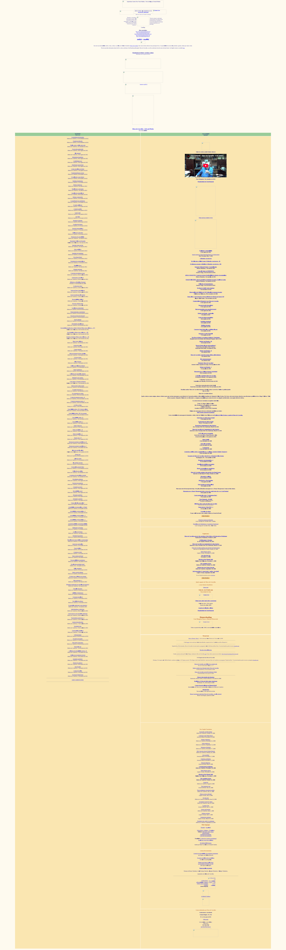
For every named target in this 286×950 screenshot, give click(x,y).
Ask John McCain (205, 555)
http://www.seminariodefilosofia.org (143, 31)
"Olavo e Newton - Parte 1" (193, 638)
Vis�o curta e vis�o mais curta (77, 145)
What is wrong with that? (206, 794)
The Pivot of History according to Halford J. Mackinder (206, 337)
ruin (208, 798)
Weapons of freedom (206, 747)
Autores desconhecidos (77, 622)
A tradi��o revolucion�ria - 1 (77, 519)
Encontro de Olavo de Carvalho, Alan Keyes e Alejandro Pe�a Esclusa (206, 456)
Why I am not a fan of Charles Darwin (206, 751)
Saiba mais (205, 919)
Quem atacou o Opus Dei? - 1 (205, 507)
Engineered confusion (206, 817)
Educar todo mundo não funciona (205, 677)
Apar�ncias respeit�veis (78, 193)
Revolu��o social (77, 491)
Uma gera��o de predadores (77, 560)
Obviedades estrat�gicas (78, 323)
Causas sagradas (78, 349)
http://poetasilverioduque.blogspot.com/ (230, 654)
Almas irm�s (205, 439)
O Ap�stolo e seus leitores (77, 177)
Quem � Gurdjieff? (206, 443)
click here (213, 575)
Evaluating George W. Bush (205, 801)
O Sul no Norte (77, 357)
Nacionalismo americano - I (77, 618)
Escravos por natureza (78, 483)
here (184, 48)
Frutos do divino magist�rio (205, 317)
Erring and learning (205, 809)
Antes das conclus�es (77, 544)
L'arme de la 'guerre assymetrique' (209, 838)
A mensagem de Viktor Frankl (205, 421)
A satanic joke (205, 805)
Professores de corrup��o (77, 237)
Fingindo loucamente (78, 535)
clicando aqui (236, 646)
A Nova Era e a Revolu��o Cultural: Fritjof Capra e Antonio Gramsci (202, 883)
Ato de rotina (78, 666)
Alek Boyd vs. (206, 480)
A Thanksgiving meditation (206, 766)
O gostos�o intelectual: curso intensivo (77, 605)
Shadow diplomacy (205, 739)
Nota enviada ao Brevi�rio (206, 484)
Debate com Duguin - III (206, 341)
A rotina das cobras (77, 286)
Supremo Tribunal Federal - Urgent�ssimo (206, 267)
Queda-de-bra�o (78, 345)
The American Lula (205, 786)
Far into (205, 798)
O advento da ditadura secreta (78, 273)
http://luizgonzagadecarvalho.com (143, 35)
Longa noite (78, 212)
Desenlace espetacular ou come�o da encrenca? (77, 584)
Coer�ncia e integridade (78, 308)
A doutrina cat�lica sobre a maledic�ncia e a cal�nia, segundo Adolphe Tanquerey (205, 451)
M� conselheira (78, 568)
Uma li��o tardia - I (77, 421)
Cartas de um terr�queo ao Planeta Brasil (206, 685)
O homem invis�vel (78, 597)
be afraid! (216, 571)
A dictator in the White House (206, 735)
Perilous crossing (206, 813)
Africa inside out (206, 743)
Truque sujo (78, 454)
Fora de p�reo (77, 548)
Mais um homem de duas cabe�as (77, 353)
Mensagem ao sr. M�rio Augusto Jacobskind (205, 371)
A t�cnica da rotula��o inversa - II (78, 651)
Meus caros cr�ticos (78, 341)
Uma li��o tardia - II (77, 417)
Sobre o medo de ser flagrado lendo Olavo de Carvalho (206, 668)
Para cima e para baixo (77, 642)
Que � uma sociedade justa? (78, 564)
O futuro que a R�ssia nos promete (77, 576)
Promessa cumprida (77, 220)
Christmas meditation (206, 759)
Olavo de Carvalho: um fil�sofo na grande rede (205, 664)
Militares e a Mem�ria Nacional (77, 282)
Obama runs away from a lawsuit (205, 567)
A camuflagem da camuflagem (78, 201)
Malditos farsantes (205, 325)
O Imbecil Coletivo (205, 896)
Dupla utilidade (77, 319)
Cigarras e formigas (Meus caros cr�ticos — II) (77, 337)
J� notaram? (78, 153)
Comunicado (206, 447)
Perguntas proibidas (77, 495)
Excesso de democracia (77, 674)
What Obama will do (206, 551)
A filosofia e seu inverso (206, 258)
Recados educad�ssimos (206, 650)
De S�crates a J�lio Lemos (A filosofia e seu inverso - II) (205, 261)
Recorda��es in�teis (77, 299)
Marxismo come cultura (208, 831)
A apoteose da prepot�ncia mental (77, 475)
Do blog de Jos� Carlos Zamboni (205, 288)
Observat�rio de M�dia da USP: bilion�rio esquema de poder (205, 292)
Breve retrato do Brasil (77, 556)
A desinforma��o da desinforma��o (77, 523)
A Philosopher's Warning (205, 540)
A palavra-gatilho (78, 209)
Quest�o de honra (77, 588)
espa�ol (146, 39)
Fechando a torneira (77, 499)
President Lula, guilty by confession (205, 821)
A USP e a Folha (78, 405)
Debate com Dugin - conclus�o (206, 313)
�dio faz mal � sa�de (77, 450)
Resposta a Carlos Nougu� (206, 333)
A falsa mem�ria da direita (77, 169)
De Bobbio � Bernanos (205, 843)
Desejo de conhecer (77, 663)
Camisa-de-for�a (78, 670)
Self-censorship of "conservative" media (203, 571)
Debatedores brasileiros (77, 157)
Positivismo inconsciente (77, 165)
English (203, 827)
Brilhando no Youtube (78, 527)
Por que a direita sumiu (77, 303)
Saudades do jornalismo (77, 253)
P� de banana (77, 361)
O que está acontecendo (77, 149)
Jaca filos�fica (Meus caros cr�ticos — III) (77, 332)
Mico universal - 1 (77, 580)
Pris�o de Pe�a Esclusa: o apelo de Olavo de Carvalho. (228, 415)
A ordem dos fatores (77, 224)
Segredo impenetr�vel (77, 228)
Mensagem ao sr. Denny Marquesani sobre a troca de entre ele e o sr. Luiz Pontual (205, 491)
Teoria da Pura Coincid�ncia (78, 290)
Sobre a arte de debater (77, 572)
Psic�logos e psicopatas (77, 189)
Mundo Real (206, 689)
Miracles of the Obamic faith (206, 559)
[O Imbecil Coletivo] (206, 895)
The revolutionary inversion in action (205, 790)
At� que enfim (77, 458)
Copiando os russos (77, 487)
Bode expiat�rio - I (77, 434)
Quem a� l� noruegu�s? (77, 503)
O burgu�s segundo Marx (77, 467)
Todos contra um (78, 425)
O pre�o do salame (206, 511)
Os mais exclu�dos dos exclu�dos (205, 858)
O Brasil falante (77, 635)
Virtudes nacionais (77, 269)
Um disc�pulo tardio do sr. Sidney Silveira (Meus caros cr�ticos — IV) (77, 328)
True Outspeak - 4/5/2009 (205, 499)
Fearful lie (205, 782)
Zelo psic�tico (77, 249)
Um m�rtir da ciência (77, 601)
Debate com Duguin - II (206, 350)
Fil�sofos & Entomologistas (206, 284)
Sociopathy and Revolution (205, 731)
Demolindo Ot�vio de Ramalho (77, 241)
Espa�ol (208, 827)
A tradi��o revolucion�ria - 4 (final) (77, 507)
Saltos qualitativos (77, 369)
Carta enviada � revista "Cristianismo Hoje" (205, 495)
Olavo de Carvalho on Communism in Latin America (205, 429)
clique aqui (205, 587)
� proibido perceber (78, 462)
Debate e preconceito (78, 197)
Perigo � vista (77, 646)
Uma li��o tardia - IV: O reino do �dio (78, 409)
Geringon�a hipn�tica (77, 630)
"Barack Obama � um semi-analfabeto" (205, 345)
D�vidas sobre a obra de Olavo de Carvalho (205, 503)
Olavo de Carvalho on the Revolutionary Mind (206, 672)
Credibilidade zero (77, 161)
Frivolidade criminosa (78, 479)
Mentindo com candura (77, 377)
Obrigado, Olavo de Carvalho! (205, 363)
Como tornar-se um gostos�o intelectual (77, 613)
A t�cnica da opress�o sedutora (78, 373)
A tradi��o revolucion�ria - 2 (77, 515)
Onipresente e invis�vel (77, 277)
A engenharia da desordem (77, 137)
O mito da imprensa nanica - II (78, 397)
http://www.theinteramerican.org (143, 32)
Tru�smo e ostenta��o (205, 250)
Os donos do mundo (77, 638)
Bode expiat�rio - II (78, 429)
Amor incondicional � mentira (77, 295)
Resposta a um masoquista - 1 (205, 460)
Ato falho (77, 216)
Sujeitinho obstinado (206, 321)
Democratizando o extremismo (78, 312)
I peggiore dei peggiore (205, 834)
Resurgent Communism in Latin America (205, 425)
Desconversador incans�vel (206, 305)
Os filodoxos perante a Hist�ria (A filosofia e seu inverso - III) (205, 264)
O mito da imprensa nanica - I (78, 401)
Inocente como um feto (77, 245)
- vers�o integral (217, 694)
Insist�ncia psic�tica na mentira (205, 464)
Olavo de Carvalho (134, 45)
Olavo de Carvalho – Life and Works (143, 129)
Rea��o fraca (77, 265)
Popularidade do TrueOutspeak (206, 181)
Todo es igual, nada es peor (77, 385)
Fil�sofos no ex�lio (78, 471)
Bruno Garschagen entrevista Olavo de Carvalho (201, 694)
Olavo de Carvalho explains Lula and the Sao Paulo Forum (206, 472)
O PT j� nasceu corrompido (205, 433)
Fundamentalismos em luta (77, 173)
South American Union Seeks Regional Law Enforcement (205, 254)
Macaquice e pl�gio (206, 476)
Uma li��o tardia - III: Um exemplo (78, 413)
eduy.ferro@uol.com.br (206, 926)
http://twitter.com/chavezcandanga (205, 412)
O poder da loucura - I (77, 389)
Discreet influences (205, 762)
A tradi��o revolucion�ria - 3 (77, 511)
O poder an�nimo (77, 205)
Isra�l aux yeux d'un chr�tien (205, 840)
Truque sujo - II (77, 438)
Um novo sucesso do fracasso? (77, 315)
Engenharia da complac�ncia (78, 261)
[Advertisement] (205, 139)
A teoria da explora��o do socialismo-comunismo (205, 853)
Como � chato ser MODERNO (206, 271)
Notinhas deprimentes (78, 181)
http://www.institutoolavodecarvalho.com (143, 34)
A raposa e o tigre (78, 552)
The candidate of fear (205, 563)
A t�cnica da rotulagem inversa (77, 655)
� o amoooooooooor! (205, 359)
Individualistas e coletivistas (77, 609)
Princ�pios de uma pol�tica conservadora (77, 540)
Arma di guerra (205, 833)
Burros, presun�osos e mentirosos (205, 468)
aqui (188, 642)
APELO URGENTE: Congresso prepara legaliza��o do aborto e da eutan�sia (205, 275)
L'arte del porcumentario (205, 835)
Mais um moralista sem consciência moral (205, 309)
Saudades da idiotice (78, 659)
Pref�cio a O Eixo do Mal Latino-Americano (205, 681)
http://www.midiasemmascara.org (143, 36)
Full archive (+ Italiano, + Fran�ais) (205, 830)
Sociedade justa (77, 626)
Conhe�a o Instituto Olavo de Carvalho (206, 375)
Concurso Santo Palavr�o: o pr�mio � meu (205, 329)
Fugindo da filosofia (77, 141)
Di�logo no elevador (78, 232)
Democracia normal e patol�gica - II (77, 442)
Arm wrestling (205, 755)
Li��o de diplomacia (77, 592)
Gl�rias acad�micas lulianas (78, 365)
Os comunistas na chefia (77, 393)
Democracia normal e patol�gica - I (77, 446)
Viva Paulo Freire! (77, 257)
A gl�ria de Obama (77, 531)
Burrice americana (77, 185)
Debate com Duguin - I (205, 367)
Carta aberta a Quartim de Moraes (78, 381)
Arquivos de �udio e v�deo (205, 608)
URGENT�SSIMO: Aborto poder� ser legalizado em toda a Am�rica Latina (206, 279)
